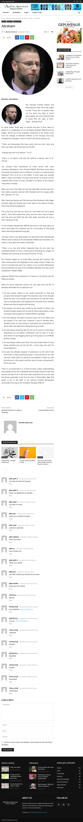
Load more (68, 87)
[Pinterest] (27, 37)
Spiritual (10, 21)
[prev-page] (3, 469)
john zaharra (14, 537)
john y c (12, 548)
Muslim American (11, 32)
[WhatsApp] (32, 37)
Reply (10, 484)
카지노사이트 (13, 630)
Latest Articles (17, 21)
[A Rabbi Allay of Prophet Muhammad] (10, 452)
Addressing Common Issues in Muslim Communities (44, 776)
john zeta (12, 525)
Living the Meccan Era (46, 410)
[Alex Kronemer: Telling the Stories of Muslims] (33, 786)
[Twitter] (80, 1)
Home (3, 18)
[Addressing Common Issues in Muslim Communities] (33, 776)
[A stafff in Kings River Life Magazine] (60, 80)
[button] (78, 12)
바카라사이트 (13, 607)
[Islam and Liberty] (5, 769)
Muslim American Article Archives (17, 18)
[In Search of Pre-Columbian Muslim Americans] (5, 776)
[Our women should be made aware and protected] (60, 65)
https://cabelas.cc (26, 609)
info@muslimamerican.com (39, 812)
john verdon (13, 583)
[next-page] (6, 469)
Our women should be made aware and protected (72, 65)
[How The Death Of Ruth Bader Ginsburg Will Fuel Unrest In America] (46, 452)
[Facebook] (74, 1)
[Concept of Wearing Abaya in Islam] (27, 452)
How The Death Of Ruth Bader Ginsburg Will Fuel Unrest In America (45, 462)
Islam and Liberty (15, 767)
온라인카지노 (13, 618)
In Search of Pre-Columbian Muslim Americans (15, 776)
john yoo (12, 514)
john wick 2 (13, 479)
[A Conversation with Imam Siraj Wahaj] (33, 769)
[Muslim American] (3, 32)
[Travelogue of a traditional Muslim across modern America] (60, 57)
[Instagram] (77, 1)
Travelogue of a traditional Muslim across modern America (73, 57)
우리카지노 (13, 595)
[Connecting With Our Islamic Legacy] (5, 785)
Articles (30, 18)
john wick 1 (13, 502)
